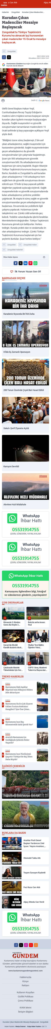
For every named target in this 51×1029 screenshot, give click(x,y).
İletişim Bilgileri (25, 1011)
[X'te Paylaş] (9, 57)
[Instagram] (26, 945)
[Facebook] (16, 945)
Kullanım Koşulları (25, 992)
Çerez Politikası (25, 1000)
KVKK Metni (25, 1007)
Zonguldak (15, 12)
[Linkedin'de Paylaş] (25, 263)
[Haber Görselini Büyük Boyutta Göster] (25, 82)
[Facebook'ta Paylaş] (4, 57)
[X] (21, 945)
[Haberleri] (15, 100)
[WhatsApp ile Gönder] (35, 263)
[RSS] (36, 945)
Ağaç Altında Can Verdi (34, 2)
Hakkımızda (25, 977)
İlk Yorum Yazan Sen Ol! (28, 271)
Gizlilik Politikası (25, 996)
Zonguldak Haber (30, 245)
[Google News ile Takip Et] (44, 100)
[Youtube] (31, 945)
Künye (25, 981)
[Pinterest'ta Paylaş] (30, 263)
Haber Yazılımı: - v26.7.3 (26, 1026)
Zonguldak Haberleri (15, 250)
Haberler (5, 12)
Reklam (25, 985)
